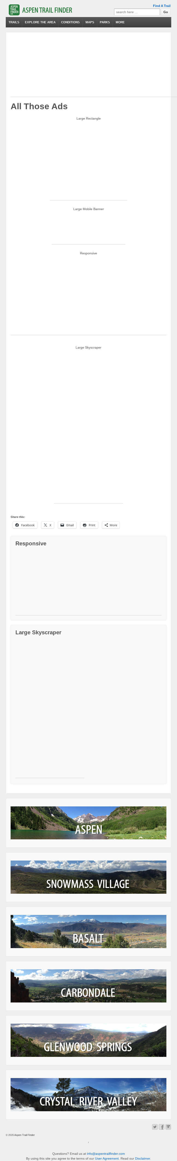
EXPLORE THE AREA (40, 22)
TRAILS (14, 22)
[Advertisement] (94, 64)
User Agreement (107, 1158)
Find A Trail (162, 6)
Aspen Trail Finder (24, 1135)
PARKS (105, 22)
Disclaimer (142, 1158)
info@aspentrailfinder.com (106, 1153)
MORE (120, 22)
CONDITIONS (70, 22)
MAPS (90, 22)
